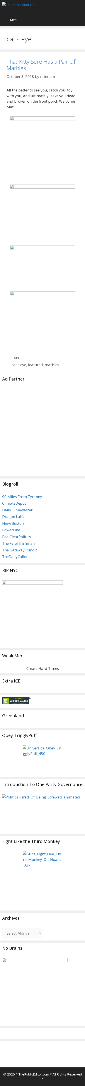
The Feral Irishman (18, 543)
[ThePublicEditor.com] (28, 6)
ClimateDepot (14, 503)
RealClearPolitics (16, 536)
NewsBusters (13, 523)
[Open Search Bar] (78, 6)
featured (35, 364)
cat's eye (19, 364)
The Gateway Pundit (19, 550)
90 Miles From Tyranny (22, 496)
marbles (52, 364)
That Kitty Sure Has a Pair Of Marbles (41, 65)
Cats (15, 357)
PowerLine (11, 529)
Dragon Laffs (13, 516)
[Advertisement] (42, 431)
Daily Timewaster (17, 509)
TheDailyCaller (15, 556)
